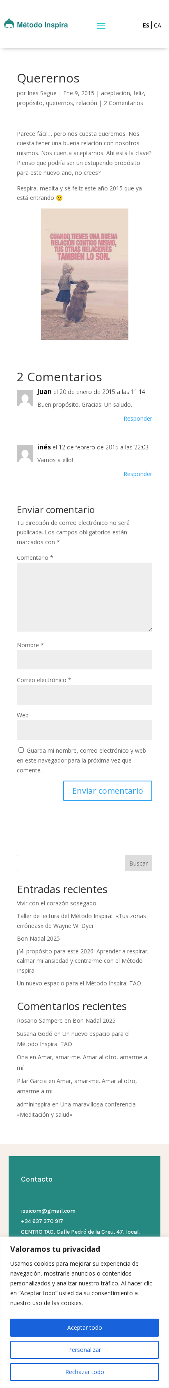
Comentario (35, 557)
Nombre (30, 645)
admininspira (33, 1104)
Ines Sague (42, 93)
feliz (138, 93)
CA (157, 25)
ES (146, 25)
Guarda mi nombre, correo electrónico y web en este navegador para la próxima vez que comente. (81, 760)
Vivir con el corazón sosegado (56, 903)
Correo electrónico (44, 680)
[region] (84, 1312)
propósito (30, 103)
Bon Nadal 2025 (38, 938)
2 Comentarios (123, 103)
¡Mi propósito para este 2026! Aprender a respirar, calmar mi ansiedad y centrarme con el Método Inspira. (83, 961)
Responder (137, 418)
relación (86, 103)
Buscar (138, 863)
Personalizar (84, 1350)
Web (23, 715)
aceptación (115, 93)
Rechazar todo (84, 1372)
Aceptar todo (84, 1327)
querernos (59, 103)
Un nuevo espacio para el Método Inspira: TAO (79, 983)
